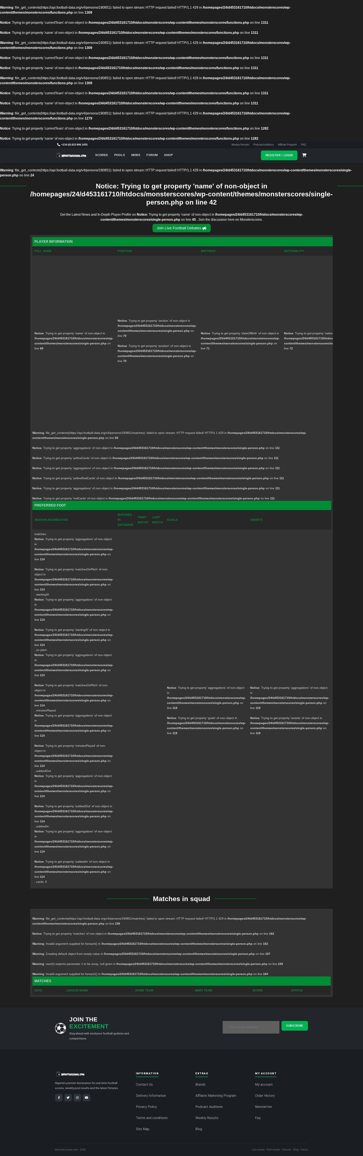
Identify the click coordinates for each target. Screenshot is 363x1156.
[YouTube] (86, 1097)
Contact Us (144, 1084)
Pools (119, 155)
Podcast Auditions (263, 144)
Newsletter (263, 1107)
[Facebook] (59, 1097)
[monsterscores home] (71, 155)
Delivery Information (151, 1096)
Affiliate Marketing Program (215, 1096)
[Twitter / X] (68, 1097)
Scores (101, 155)
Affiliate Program (287, 144)
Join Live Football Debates (179, 228)
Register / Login (279, 155)
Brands (200, 1084)
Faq (257, 1118)
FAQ (303, 144)
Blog (198, 1129)
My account (264, 1084)
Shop (168, 155)
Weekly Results (240, 144)
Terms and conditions (152, 1118)
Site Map (142, 1129)
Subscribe (294, 1025)
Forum (152, 155)
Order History (265, 1096)
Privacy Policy (146, 1107)
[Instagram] (77, 1097)
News (135, 155)
